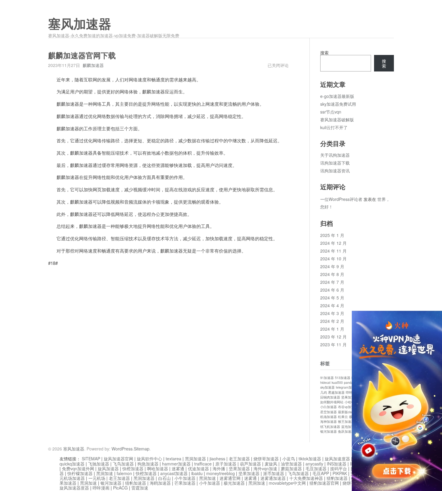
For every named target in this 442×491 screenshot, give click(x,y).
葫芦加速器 (250, 464)
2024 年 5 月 (332, 298)
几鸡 (323, 392)
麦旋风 (271, 464)
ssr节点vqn (330, 112)
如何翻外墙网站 (331, 402)
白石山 (164, 478)
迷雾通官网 (230, 478)
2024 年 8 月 (332, 274)
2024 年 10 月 (333, 259)
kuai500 (337, 382)
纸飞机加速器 (330, 426)
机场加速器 (328, 416)
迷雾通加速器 (273, 478)
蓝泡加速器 (349, 426)
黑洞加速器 (195, 459)
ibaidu (197, 473)
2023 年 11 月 (333, 344)
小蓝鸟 (288, 459)
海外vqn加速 (265, 468)
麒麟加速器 (93, 65)
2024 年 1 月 (332, 329)
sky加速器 (327, 387)
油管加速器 (291, 464)
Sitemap (141, 449)
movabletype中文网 (287, 483)
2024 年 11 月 (333, 251)
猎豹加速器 (337, 478)
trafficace (203, 464)
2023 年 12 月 (333, 337)
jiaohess (217, 459)
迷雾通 (178, 468)
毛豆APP (320, 473)
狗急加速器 (147, 464)
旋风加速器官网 (118, 459)
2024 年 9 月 (332, 266)
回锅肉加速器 (330, 397)
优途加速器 (198, 468)
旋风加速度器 (337, 459)
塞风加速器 (79, 24)
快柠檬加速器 (80, 473)
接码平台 (338, 468)
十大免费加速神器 (306, 478)
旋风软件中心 (149, 459)
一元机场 (96, 478)
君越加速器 (336, 392)
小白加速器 (328, 407)
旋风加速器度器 (74, 488)
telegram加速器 (347, 387)
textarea (173, 459)
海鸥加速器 (160, 483)
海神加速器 (328, 421)
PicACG (120, 488)
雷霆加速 (139, 488)
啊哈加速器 (157, 468)
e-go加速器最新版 (337, 96)
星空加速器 (328, 412)
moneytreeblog (220, 473)
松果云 (343, 416)
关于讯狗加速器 (335, 155)
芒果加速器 (184, 483)
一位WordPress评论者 (341, 199)
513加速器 (342, 377)
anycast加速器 (174, 473)
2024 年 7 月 (332, 282)
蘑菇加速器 (291, 468)
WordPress (122, 449)
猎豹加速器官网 (324, 483)
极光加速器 (234, 483)
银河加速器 (328, 431)
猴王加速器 (346, 421)
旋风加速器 (108, 468)
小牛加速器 (184, 478)
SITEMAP (91, 459)
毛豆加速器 (316, 468)
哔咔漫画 (101, 488)
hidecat (325, 382)
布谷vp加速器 (348, 407)
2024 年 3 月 (332, 313)
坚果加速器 (349, 397)
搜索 (324, 53)
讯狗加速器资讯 (335, 171)
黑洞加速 (104, 473)
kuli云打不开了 (334, 127)
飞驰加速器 (98, 464)
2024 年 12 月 (333, 243)
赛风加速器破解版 (337, 120)
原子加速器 (225, 464)
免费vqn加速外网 (78, 468)
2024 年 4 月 (332, 305)
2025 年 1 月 (332, 235)
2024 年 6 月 (332, 290)
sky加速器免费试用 (338, 104)
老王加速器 (239, 459)
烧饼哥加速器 (266, 459)
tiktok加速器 (310, 459)
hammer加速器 (176, 464)
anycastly (314, 464)
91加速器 (327, 377)
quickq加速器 (72, 464)
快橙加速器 (132, 468)
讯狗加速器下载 (335, 163)
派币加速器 (273, 473)
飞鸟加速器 (123, 464)
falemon (124, 473)
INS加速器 (336, 464)
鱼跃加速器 (346, 431)
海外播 (219, 468)
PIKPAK (340, 473)
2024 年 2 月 (332, 321)
